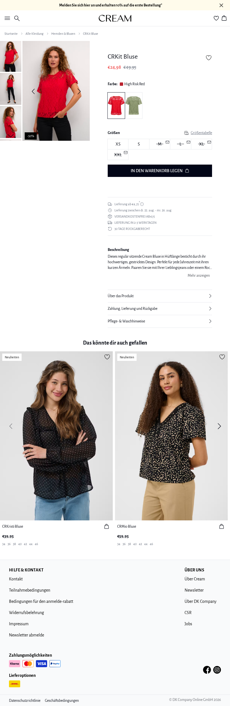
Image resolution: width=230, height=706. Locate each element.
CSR (188, 612)
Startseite (11, 33)
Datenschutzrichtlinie (24, 701)
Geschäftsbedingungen (62, 701)
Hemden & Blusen (63, 33)
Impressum (19, 624)
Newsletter (194, 590)
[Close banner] (221, 5)
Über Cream (195, 579)
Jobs (188, 624)
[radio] (118, 144)
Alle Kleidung (34, 33)
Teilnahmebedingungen (29, 590)
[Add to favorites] (208, 57)
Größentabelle (201, 133)
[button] (160, 296)
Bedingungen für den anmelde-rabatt (41, 601)
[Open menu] (6, 18)
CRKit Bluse (90, 33)
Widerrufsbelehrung (26, 612)
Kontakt (16, 579)
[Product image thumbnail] (10, 56)
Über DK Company (201, 601)
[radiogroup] (160, 149)
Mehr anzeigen (199, 276)
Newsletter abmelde (26, 635)
